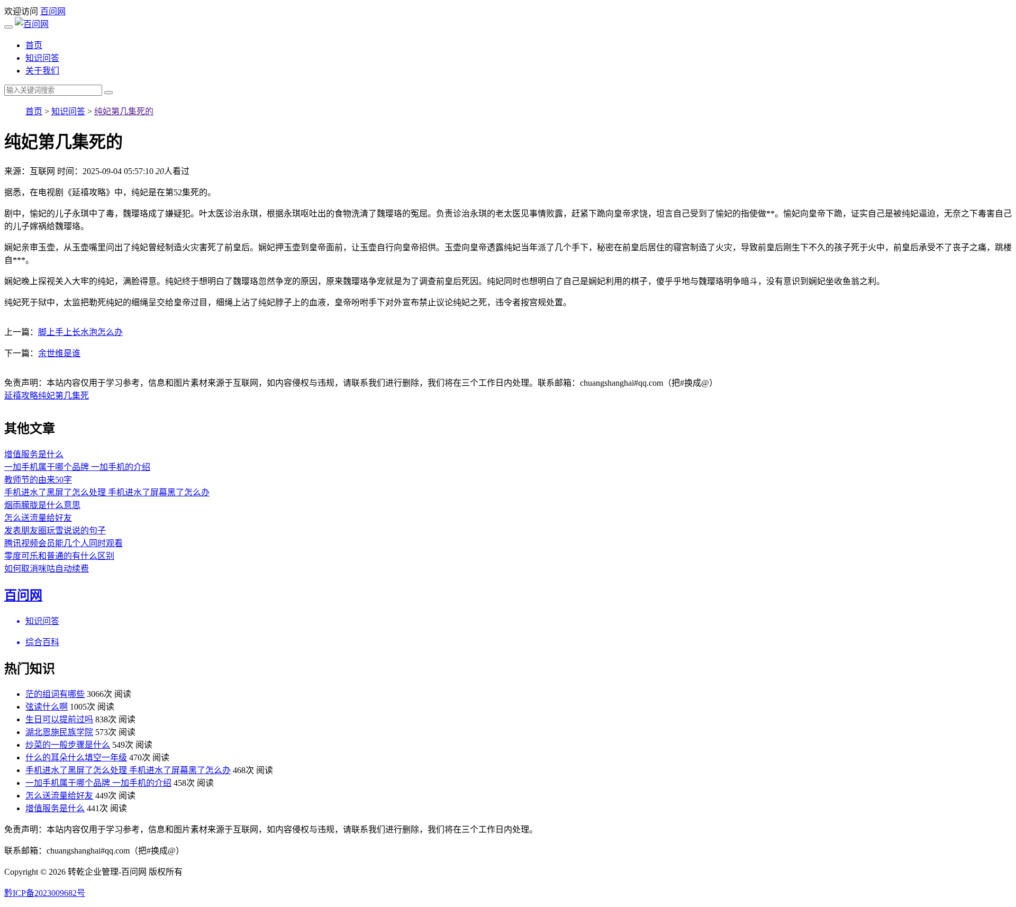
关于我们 (42, 70)
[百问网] (32, 24)
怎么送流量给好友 (38, 517)
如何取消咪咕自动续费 (46, 568)
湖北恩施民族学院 (59, 732)
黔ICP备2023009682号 (44, 892)
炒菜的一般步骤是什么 (67, 744)
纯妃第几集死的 (123, 111)
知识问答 (42, 57)
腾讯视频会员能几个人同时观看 (63, 543)
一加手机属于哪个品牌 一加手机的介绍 (77, 466)
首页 (33, 45)
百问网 (53, 11)
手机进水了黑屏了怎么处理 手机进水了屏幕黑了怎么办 (107, 492)
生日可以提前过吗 (59, 719)
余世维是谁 (59, 353)
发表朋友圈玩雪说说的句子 (55, 530)
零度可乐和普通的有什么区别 (59, 555)
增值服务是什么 (34, 454)
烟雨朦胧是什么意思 (42, 505)
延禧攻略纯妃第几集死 (46, 395)
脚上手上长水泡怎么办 (80, 332)
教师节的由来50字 (38, 479)
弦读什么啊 (46, 706)
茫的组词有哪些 (55, 694)
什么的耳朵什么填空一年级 (76, 757)
